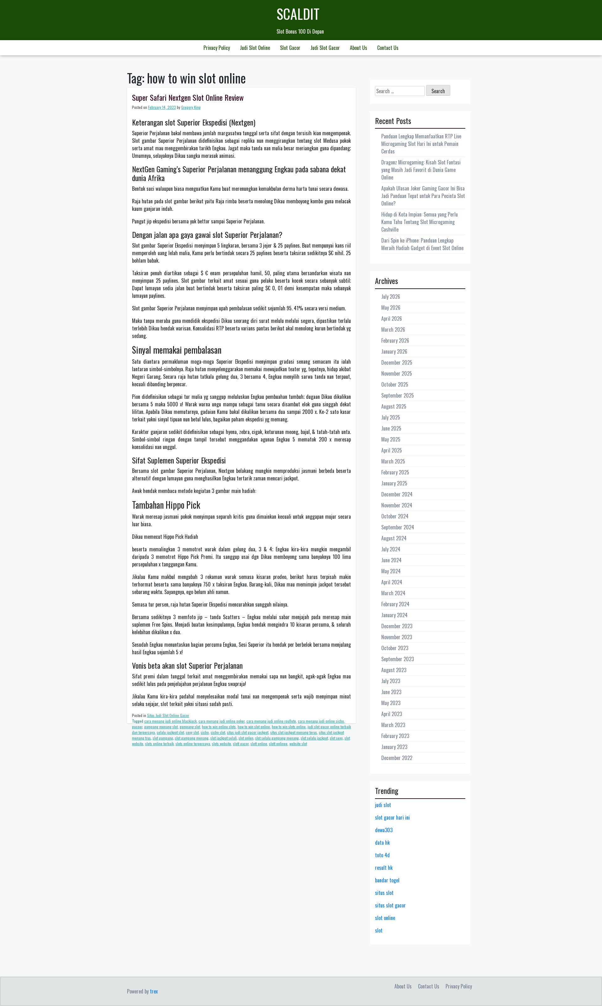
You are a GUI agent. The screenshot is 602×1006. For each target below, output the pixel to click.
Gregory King (191, 107)
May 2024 (391, 571)
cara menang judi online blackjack (170, 721)
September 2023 (397, 659)
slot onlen (246, 738)
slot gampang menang (192, 738)
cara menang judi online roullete (271, 721)
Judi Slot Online (255, 47)
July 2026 (390, 296)
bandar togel (387, 880)
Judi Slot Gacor (325, 47)
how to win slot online (254, 726)
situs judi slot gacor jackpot (247, 732)
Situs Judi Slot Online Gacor (168, 715)
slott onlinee (278, 743)
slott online (259, 743)
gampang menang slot (161, 726)
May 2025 (390, 439)
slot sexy (336, 738)
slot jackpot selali (223, 738)
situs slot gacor (390, 905)
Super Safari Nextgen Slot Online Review (188, 97)
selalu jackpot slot (170, 732)
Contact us (388, 47)
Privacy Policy (216, 47)
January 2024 (394, 615)
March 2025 (393, 461)
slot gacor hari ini (392, 817)
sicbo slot (218, 732)
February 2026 (395, 340)
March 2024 (393, 593)
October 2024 (395, 516)
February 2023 (395, 736)
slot (379, 930)
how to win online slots (219, 726)
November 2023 (396, 637)
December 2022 (396, 758)
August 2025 (393, 406)
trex (154, 991)
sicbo (205, 732)
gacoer (137, 726)
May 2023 (390, 703)
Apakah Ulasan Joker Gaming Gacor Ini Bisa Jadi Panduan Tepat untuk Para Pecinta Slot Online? (423, 196)
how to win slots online (289, 726)
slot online (385, 918)
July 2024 (390, 549)
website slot (298, 743)
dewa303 (384, 830)
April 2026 (391, 318)
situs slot (384, 892)
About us (358, 47)
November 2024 (396, 505)
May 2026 (390, 307)
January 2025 (394, 483)
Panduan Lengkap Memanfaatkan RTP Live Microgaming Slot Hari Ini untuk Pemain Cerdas (421, 143)
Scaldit (298, 13)
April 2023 (391, 714)
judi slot (383, 805)
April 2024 (391, 582)
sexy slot (192, 732)
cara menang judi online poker (221, 721)
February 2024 (395, 604)
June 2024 (391, 560)
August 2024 (394, 538)
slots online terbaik (159, 743)
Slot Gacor (290, 47)
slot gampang (163, 738)
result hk (384, 867)
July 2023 (390, 681)
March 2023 (393, 725)
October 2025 (394, 384)
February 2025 (395, 472)
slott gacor (241, 743)
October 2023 (394, 648)
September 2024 (397, 527)
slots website (221, 743)
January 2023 (394, 747)
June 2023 (391, 692)
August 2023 (393, 670)
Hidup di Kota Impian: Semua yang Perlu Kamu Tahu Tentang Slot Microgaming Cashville (419, 222)
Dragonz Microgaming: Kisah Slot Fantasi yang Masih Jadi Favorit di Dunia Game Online (421, 169)
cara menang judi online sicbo (321, 721)
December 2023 (396, 626)
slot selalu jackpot (314, 738)
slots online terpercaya (193, 743)
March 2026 (393, 329)
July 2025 (390, 417)
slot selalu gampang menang (277, 738)
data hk (382, 842)
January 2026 (394, 351)
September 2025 (397, 395)
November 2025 (396, 373)
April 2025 (391, 450)
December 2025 (396, 362)
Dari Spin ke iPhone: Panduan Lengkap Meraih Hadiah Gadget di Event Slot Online (422, 244)
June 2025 (391, 428)
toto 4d (382, 855)
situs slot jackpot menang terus (293, 732)
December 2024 (397, 494)
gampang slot (190, 726)
